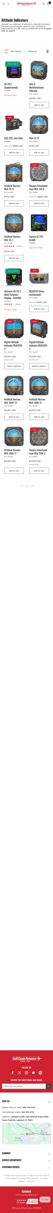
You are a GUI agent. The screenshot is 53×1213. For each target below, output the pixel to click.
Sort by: (13, 51)
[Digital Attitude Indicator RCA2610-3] (14, 328)
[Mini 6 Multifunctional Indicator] (39, 70)
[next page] (32, 486)
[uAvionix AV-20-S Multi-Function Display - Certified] (14, 277)
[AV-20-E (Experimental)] (14, 70)
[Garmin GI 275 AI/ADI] (39, 223)
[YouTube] (33, 1072)
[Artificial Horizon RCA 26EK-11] (14, 436)
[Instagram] (26, 1072)
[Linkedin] (40, 1072)
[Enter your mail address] (48, 1086)
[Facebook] (12, 1072)
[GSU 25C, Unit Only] (14, 124)
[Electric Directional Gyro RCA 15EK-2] (39, 436)
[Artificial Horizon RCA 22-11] (14, 172)
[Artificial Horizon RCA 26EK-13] (14, 386)
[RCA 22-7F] (39, 124)
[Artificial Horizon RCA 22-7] (14, 223)
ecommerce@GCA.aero (28, 1195)
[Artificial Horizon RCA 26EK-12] (39, 386)
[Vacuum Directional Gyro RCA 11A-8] (39, 172)
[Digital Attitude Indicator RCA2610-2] (39, 328)
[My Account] (8, 4)
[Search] (43, 4)
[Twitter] (19, 1072)
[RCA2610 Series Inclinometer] (39, 277)
